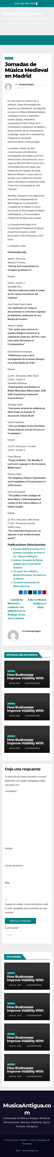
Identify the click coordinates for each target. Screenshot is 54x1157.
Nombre (9, 848)
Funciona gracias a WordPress (17, 1140)
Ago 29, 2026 (15, 985)
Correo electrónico (14, 865)
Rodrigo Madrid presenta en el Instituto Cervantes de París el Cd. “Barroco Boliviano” (29, 553)
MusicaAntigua (26, 84)
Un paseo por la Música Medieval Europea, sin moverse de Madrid (29, 575)
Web (7, 883)
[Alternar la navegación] (49, 40)
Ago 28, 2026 (15, 1016)
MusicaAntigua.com (22, 13)
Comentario (11, 791)
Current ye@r (12, 928)
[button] (38, 40)
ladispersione (32, 683)
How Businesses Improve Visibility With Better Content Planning (25, 680)
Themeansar (27, 1144)
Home (18, 1151)
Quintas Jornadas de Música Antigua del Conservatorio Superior (28, 564)
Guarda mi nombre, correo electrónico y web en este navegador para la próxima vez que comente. (26, 908)
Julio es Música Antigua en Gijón (36, 603)
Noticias (9, 58)
